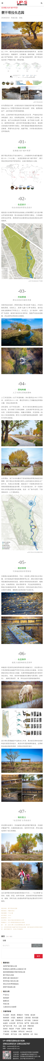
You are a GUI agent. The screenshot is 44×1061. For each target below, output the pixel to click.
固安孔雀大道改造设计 (10, 978)
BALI (36, 1034)
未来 (24, 1026)
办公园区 (6, 1015)
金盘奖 (5, 1023)
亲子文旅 (14, 1034)
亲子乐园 (27, 1020)
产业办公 (6, 995)
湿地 (20, 18)
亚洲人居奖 (34, 1023)
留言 (38, 956)
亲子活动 (20, 1023)
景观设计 (20, 1015)
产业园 (17, 1028)
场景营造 (26, 1034)
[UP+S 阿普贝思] (22, 3)
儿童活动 (6, 1031)
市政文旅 (14, 18)
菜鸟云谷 (21, 1031)
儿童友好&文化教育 (9, 1007)
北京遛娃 (14, 1031)
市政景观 (6, 1020)
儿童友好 (35, 1020)
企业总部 (12, 1023)
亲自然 (13, 1015)
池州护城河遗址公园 (10, 966)
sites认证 (29, 1031)
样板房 (30, 1028)
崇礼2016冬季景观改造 (11, 984)
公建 (12, 1020)
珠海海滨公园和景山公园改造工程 (14, 969)
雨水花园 (35, 1017)
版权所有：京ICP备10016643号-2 (24, 1058)
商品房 (11, 1028)
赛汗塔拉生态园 (8, 975)
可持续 (26, 1015)
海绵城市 (6, 998)
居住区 (5, 1028)
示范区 (13, 1017)
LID (32, 1034)
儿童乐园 (27, 1017)
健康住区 (6, 1001)
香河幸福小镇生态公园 (10, 981)
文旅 (19, 1034)
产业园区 (6, 1034)
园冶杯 (33, 1015)
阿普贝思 (31, 1026)
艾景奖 (23, 1028)
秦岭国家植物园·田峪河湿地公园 (14, 972)
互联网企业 (19, 1020)
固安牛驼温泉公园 (9, 987)
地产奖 (26, 1023)
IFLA (15, 1026)
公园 (20, 1026)
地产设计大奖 (7, 1026)
